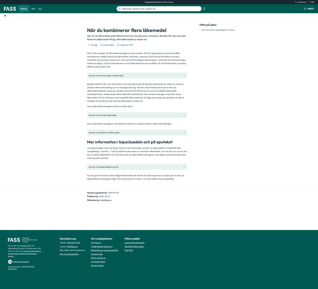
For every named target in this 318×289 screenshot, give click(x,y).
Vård (33, 9)
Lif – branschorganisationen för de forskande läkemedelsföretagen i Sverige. (24, 254)
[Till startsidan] (5, 15)
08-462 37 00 (73, 242)
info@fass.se (105, 200)
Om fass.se (96, 242)
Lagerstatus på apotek (135, 242)
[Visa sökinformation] (204, 8)
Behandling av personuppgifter (105, 250)
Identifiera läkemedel (134, 246)
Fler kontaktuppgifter (69, 254)
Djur (40, 9)
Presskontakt (97, 254)
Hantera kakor (97, 265)
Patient (23, 9)
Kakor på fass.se (98, 258)
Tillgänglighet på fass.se (102, 246)
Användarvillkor (98, 261)
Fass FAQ (129, 250)
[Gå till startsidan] (10, 9)
